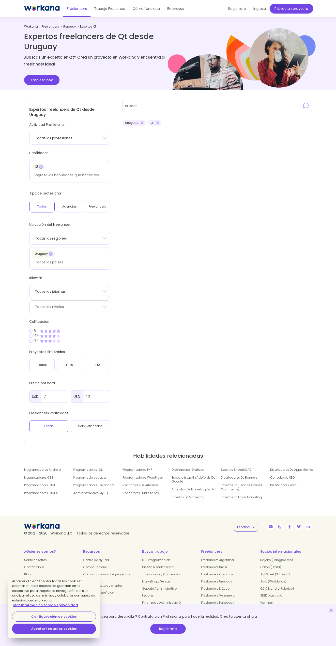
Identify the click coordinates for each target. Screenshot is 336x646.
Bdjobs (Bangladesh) (276, 560)
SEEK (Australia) (272, 595)
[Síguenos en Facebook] (289, 526)
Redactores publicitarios (140, 493)
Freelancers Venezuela (218, 595)
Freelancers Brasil (214, 567)
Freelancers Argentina (217, 560)
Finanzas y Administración (162, 602)
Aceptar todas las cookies (53, 628)
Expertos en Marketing (188, 497)
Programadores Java (89, 477)
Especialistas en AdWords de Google (193, 479)
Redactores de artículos (140, 485)
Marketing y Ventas (156, 581)
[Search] (305, 106)
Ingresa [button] (259, 8)
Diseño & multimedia (158, 567)
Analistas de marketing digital (194, 489)
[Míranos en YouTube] (271, 526)
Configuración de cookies (53, 616)
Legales (148, 595)
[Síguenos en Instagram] (280, 526)
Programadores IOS (88, 470)
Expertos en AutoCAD (236, 470)
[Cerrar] (331, 610)
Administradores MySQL (91, 493)
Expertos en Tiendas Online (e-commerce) (243, 487)
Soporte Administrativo (159, 588)
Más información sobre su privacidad (45, 605)
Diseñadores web (283, 485)
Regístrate (168, 628)
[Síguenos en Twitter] (299, 526)
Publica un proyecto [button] (291, 8)
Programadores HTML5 (41, 493)
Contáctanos (34, 567)
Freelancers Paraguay (217, 602)
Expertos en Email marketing (241, 497)
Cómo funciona (146, 8)
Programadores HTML (40, 485)
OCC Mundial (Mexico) (277, 588)
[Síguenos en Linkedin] (308, 526)
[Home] (41, 8)
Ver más (266, 602)
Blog (27, 574)
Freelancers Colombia (217, 574)
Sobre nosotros (35, 560)
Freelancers (77, 8)
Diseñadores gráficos (188, 470)
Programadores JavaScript (93, 485)
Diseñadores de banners (239, 477)
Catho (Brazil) (270, 567)
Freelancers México (215, 588)
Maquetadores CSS (39, 477)
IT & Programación (156, 560)
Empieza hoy (42, 80)
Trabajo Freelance (109, 8)
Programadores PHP (137, 470)
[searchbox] (68, 175)
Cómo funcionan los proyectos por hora (106, 576)
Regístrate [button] (237, 8)
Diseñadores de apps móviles (292, 470)
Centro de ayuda (96, 560)
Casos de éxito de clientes (102, 585)
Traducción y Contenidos (161, 574)
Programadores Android (42, 470)
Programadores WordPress (142, 477)
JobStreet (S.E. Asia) (275, 574)
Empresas (175, 8)
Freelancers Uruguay (216, 581)
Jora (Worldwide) (273, 581)
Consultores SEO (282, 477)
